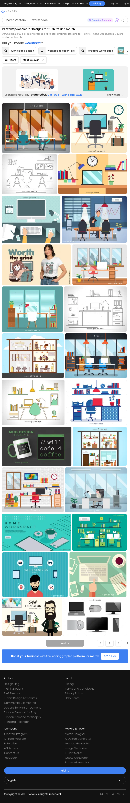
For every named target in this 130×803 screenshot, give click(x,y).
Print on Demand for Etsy (20, 712)
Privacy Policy (74, 693)
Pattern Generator (77, 762)
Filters (12, 60)
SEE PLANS (110, 656)
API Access (11, 748)
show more (114, 95)
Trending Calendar (16, 722)
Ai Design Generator (78, 739)
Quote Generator (76, 758)
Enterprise (10, 743)
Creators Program (16, 734)
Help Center (72, 698)
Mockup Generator (77, 743)
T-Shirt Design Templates (20, 698)
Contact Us (11, 753)
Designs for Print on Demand (22, 708)
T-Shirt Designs (14, 689)
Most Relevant (31, 60)
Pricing (69, 684)
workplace (33, 43)
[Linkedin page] (124, 794)
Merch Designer (75, 734)
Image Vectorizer (76, 748)
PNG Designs (12, 693)
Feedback (10, 758)
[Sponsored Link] (37, 80)
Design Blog (11, 684)
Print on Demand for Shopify (22, 717)
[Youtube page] (118, 794)
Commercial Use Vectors (20, 703)
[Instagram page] (101, 794)
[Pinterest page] (113, 794)
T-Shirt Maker (73, 753)
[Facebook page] (107, 794)
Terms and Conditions (79, 689)
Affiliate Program (15, 739)
